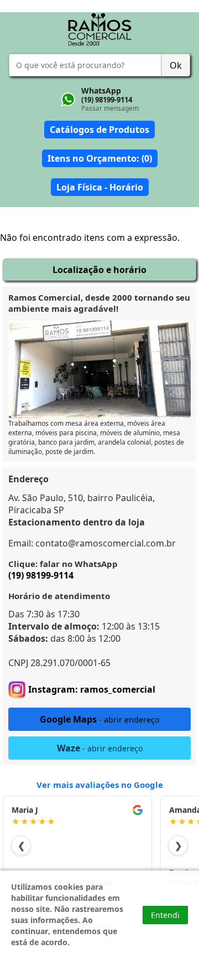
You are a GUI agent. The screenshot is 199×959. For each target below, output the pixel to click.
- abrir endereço (99, 719)
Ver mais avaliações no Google (99, 784)
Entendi (165, 915)
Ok (176, 65)
